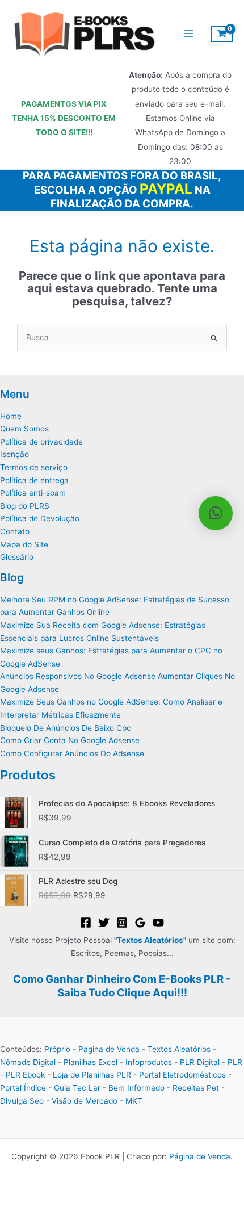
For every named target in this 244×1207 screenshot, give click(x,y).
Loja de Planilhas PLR (92, 1074)
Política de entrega (34, 480)
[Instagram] (122, 922)
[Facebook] (85, 922)
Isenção (14, 454)
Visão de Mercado (84, 1100)
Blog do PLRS (24, 505)
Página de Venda (109, 1049)
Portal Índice (23, 1087)
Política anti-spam (33, 492)
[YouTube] (158, 922)
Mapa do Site (24, 544)
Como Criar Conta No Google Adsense (70, 740)
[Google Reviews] (140, 922)
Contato (15, 531)
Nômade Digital (28, 1062)
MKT (133, 1100)
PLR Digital (200, 1062)
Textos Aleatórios (150, 940)
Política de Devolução (39, 518)
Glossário (16, 556)
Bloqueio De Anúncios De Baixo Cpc (65, 727)
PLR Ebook (25, 1074)
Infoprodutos (148, 1062)
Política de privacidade (41, 441)
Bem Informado (136, 1087)
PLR (235, 1062)
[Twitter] (104, 922)
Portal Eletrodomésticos (182, 1074)
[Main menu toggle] (188, 34)
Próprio (57, 1049)
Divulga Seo (22, 1100)
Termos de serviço (34, 467)
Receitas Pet (196, 1087)
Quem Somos (24, 428)
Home (11, 416)
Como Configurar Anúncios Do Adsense (72, 753)
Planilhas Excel (90, 1062)
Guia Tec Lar (77, 1087)
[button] (216, 513)
